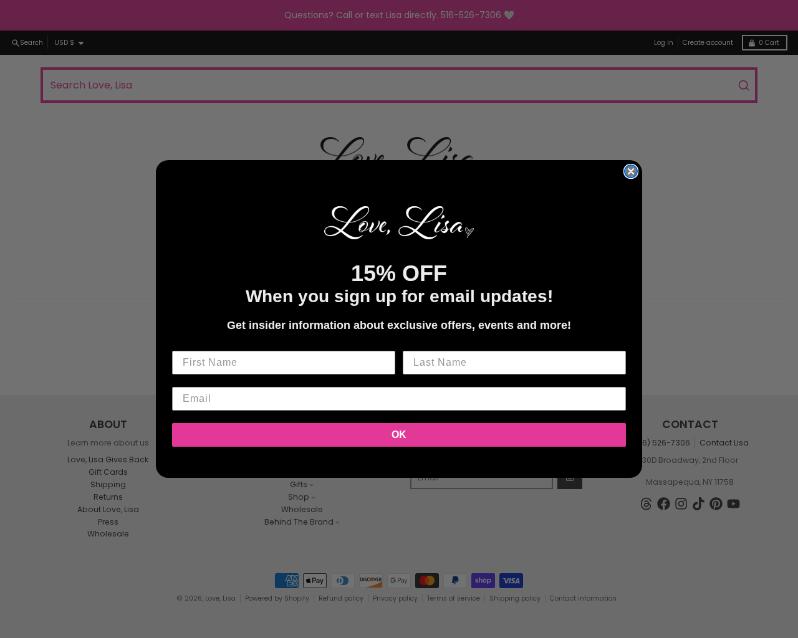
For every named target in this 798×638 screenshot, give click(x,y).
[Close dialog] (631, 171)
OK (399, 434)
